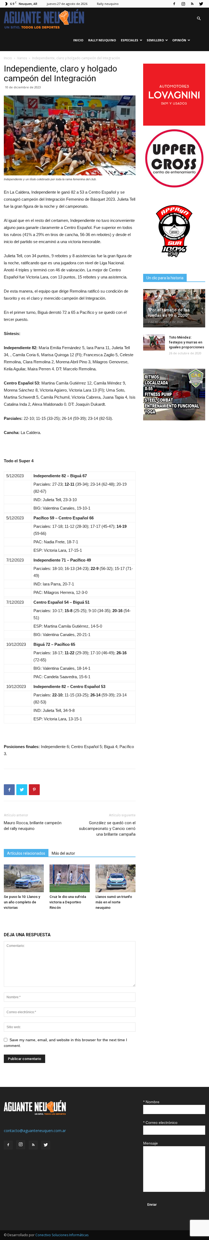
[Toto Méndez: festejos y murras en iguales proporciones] (154, 342)
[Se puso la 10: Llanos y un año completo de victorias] (24, 878)
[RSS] (192, 4)
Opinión (179, 40)
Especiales (129, 40)
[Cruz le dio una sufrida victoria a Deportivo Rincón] (70, 878)
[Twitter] (201, 4)
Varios (22, 58)
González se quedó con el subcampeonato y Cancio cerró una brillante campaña (107, 828)
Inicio (78, 40)
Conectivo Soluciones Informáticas (61, 1235)
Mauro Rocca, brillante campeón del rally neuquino (33, 825)
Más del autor (63, 853)
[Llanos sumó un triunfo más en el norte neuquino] (116, 878)
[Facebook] (174, 4)
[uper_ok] (174, 187)
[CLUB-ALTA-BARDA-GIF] (174, 418)
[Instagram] (183, 4)
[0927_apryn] (174, 260)
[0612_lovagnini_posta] (174, 124)
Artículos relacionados (26, 853)
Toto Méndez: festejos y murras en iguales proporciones (186, 342)
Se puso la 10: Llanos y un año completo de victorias (22, 902)
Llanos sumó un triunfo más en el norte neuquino (114, 902)
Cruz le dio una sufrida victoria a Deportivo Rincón (68, 902)
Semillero (155, 40)
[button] (198, 18)
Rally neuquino (108, 4)
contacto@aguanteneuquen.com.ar (35, 1130)
